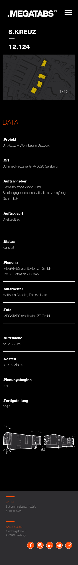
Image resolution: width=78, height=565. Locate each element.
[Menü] (66, 12)
